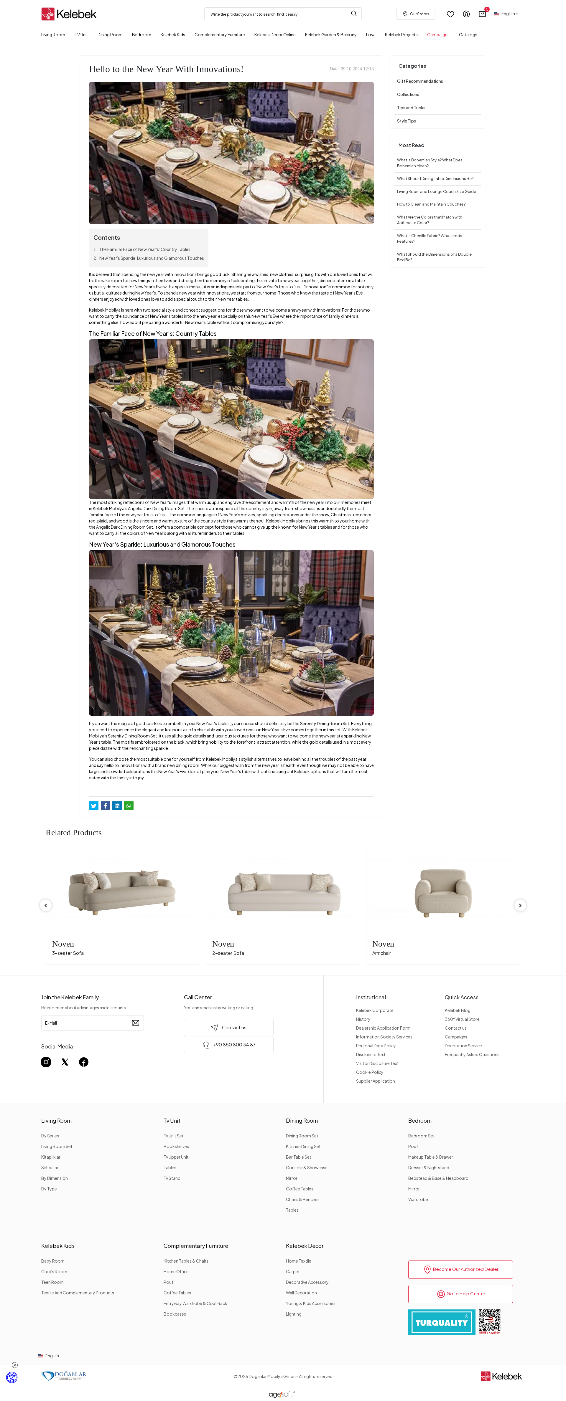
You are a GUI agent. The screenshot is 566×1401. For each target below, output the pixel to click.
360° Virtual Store (462, 1019)
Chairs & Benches (303, 1199)
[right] (520, 905)
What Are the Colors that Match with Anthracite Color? (429, 220)
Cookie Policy (370, 1072)
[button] (482, 14)
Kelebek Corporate (375, 1010)
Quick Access (461, 997)
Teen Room (52, 1282)
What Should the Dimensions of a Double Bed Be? (434, 257)
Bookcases (175, 1313)
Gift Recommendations (420, 81)
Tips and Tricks (411, 107)
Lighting (294, 1313)
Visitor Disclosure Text (377, 1063)
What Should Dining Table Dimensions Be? (435, 178)
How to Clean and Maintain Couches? (431, 204)
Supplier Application (375, 1081)
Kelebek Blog (457, 1010)
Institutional (371, 997)
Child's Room (54, 1271)
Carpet (293, 1271)
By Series (50, 1135)
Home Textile (298, 1260)
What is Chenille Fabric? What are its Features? (429, 238)
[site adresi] (70, 14)
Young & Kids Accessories (310, 1303)
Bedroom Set (421, 1135)
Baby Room (53, 1260)
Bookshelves (176, 1146)
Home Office (176, 1271)
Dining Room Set (302, 1135)
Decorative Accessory (307, 1282)
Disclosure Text (371, 1054)
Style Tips (406, 120)
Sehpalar (49, 1167)
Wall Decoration (301, 1292)
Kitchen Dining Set (303, 1146)
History (363, 1019)
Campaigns (456, 1036)
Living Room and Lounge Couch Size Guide (436, 191)
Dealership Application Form (383, 1028)
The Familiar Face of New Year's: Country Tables (144, 249)
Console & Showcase (307, 1167)
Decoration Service (463, 1045)
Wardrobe (418, 1199)
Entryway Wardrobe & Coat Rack (195, 1303)
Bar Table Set (298, 1156)
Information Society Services (384, 1036)
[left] (45, 905)
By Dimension (54, 1178)
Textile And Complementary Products (77, 1292)
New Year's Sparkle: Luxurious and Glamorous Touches (151, 258)
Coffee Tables (299, 1188)
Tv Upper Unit (176, 1156)
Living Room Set (57, 1146)
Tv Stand (172, 1178)
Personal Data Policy (376, 1045)
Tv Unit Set (174, 1135)
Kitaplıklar (50, 1156)
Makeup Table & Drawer (430, 1156)
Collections (408, 94)
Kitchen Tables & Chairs (186, 1260)
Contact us (456, 1028)
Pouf (413, 1146)
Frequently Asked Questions (472, 1054)
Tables (170, 1167)
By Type (49, 1188)
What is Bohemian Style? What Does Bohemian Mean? (430, 163)
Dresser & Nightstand (428, 1167)
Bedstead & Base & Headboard (438, 1178)
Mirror (291, 1178)
